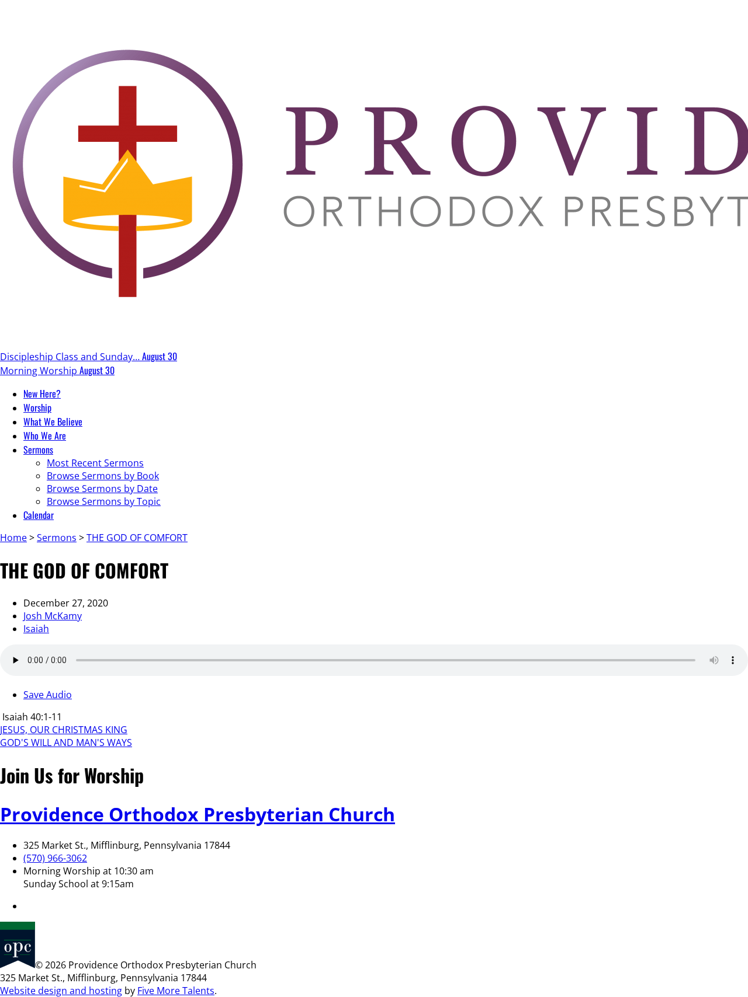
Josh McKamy (52, 615)
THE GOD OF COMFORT (137, 537)
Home (13, 537)
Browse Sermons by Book (103, 475)
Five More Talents (175, 990)
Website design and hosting (61, 990)
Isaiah (36, 628)
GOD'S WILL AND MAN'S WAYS (66, 742)
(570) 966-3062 (55, 858)
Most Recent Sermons (95, 462)
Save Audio (47, 694)
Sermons (57, 537)
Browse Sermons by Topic (104, 501)
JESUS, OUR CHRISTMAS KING (63, 729)
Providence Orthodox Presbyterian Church (197, 814)
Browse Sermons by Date (102, 488)
